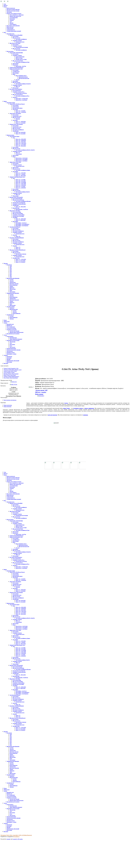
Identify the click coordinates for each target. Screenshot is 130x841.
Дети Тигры (15, 109)
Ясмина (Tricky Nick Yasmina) (16, 124)
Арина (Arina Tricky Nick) (15, 162)
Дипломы (18, 118)
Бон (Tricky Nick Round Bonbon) (17, 237)
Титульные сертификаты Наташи (23, 201)
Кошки (5, 101)
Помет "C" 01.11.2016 (20, 260)
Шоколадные (13, 289)
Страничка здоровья (17, 40)
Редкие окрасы (10, 336)
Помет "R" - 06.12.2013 (21, 145)
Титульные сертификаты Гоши (22, 62)
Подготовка (12, 344)
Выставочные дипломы (21, 253)
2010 (11, 276)
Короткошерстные (14, 309)
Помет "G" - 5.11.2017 (20, 110)
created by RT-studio (18, 839)
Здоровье (12, 20)
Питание (11, 22)
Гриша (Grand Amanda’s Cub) (16, 68)
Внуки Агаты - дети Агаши (21, 158)
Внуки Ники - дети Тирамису (22, 225)
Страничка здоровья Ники (18, 214)
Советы (5, 322)
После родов (12, 347)
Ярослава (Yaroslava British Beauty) (18, 249)
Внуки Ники (15, 221)
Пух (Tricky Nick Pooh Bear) (16, 89)
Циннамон (12, 287)
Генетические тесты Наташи (19, 202)
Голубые (11, 279)
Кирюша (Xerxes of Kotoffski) (16, 35)
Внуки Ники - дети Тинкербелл (22, 224)
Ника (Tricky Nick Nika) (15, 210)
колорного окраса (78, 408)
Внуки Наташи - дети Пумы (22, 209)
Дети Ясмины (16, 131)
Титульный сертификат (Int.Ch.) (23, 191)
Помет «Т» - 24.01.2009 (21, 183)
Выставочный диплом (17, 108)
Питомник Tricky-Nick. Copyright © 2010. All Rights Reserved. (16, 835)
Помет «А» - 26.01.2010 (21, 139)
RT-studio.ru (16, 836)
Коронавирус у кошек (11, 353)
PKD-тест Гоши (19, 58)
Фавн (11, 290)
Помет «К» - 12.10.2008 (21, 182)
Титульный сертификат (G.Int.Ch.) (23, 83)
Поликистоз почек (11, 352)
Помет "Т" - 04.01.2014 (21, 218)
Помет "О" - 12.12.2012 (21, 144)
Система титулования (14, 330)
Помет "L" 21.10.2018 (20, 122)
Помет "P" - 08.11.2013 (21, 206)
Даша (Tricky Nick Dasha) (15, 113)
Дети (14, 137)
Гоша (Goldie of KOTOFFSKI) (16, 52)
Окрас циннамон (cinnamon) (16, 339)
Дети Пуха (15, 97)
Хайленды (12, 308)
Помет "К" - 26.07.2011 (21, 141)
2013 (11, 272)
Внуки (14, 156)
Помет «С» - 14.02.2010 (21, 185)
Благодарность (13, 24)
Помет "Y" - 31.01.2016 (21, 259)
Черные (11, 286)
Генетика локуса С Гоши (21, 59)
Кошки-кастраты (10, 135)
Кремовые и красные (14, 299)
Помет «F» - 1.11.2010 (20, 186)
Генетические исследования (22, 47)
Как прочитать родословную (13, 333)
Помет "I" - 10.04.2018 (21, 121)
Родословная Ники (17, 212)
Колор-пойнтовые (13, 285)
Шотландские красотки (24, 78)
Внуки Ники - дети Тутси (21, 222)
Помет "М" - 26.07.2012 (21, 143)
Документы (9, 12)
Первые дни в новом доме (15, 16)
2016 (11, 268)
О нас (5, 4)
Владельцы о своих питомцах (13, 25)
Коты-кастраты (10, 51)
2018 (11, 266)
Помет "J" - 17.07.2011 (21, 172)
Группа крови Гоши (20, 56)
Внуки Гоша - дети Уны (21, 66)
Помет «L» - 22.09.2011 (21, 187)
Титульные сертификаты (21, 39)
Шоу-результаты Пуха (18, 94)
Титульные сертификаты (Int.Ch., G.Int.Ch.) (25, 149)
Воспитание (12, 18)
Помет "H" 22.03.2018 (20, 132)
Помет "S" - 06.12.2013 (21, 175)
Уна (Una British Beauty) (15, 226)
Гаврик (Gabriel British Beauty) (16, 67)
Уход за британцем (11, 326)
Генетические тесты (20, 41)
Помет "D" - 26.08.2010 (21, 140)
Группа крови (16, 106)
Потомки (6, 263)
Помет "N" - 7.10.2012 (20, 174)
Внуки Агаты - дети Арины (21, 159)
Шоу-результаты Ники (18, 213)
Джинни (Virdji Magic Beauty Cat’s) (17, 176)
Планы (5, 320)
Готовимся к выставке (12, 329)
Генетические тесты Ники (18, 216)
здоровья (85, 415)
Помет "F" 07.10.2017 (20, 262)
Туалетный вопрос (14, 17)
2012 (11, 274)
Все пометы (9, 264)
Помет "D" (18, 248)
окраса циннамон (89, 408)
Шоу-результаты (16, 37)
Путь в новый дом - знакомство (17, 14)
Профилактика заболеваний (13, 360)
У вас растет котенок (11, 328)
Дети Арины (15, 171)
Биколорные (12, 291)
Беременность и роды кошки (13, 340)
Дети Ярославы (16, 258)
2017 (11, 267)
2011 (11, 275)
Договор (17, 79)
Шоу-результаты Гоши (18, 60)
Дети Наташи (16, 205)
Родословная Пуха (17, 90)
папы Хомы (66, 408)
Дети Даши (15, 120)
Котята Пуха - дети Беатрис (22, 98)
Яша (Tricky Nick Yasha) (15, 43)
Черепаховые (13, 282)
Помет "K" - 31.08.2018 (21, 112)
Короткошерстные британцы (13, 278)
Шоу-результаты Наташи (18, 199)
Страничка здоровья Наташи (19, 204)
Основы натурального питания (13, 349)
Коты (5, 32)
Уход (11, 21)
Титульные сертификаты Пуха (22, 95)
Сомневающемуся (11, 29)
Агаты (66, 403)
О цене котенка (10, 28)
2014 (11, 271)
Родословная (15, 36)
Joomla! (8, 839)
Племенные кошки (11, 102)
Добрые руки (6, 321)
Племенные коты (10, 33)
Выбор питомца (10, 27)
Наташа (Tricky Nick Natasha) (16, 197)
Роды (11, 345)
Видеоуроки (9, 362)
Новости (5, 5)
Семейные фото (16, 71)
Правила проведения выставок (16, 332)
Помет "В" (18, 236)
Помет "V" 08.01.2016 (20, 220)
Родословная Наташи (17, 198)
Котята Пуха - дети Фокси (21, 99)
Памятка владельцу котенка (13, 10)
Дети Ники (15, 217)
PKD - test (18, 86)
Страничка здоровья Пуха (18, 91)
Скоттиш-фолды (10, 314)
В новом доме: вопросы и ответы (14, 13)
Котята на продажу (11, 8)
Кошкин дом (9, 325)
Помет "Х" (18, 247)
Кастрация (9, 358)
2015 (11, 270)
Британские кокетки (23, 77)
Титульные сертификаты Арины (23, 170)
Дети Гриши (15, 81)
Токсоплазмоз (10, 351)
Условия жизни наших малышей (14, 31)
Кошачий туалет (10, 324)
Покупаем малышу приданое (13, 9)
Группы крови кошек (11, 348)
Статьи (5, 335)
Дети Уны (15, 235)
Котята (5, 6)
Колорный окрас (13, 337)
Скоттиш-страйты (11, 306)
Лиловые (12, 281)
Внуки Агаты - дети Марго (21, 160)
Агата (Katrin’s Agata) (14, 136)
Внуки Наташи (16, 208)
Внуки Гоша (15, 64)
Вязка (14, 74)
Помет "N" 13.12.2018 (20, 133)
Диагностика (12, 341)
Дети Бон (15, 245)
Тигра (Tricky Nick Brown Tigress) (17, 104)
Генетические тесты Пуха (21, 93)
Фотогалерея (15, 63)
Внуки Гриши (16, 72)
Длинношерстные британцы (13, 293)
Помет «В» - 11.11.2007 (21, 181)
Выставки (6, 363)
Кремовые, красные (14, 283)
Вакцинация (9, 356)
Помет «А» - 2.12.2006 (20, 179)
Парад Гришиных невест (21, 75)
